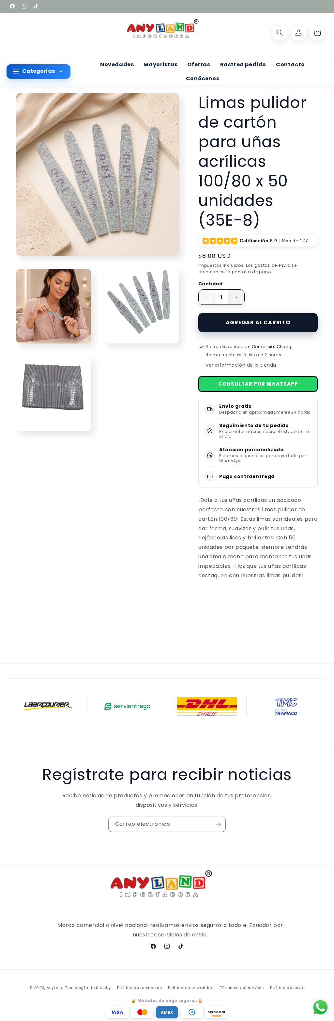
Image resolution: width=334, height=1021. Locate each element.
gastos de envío (272, 265)
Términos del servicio (242, 987)
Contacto (290, 64)
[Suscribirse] (218, 824)
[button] (279, 32)
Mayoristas (160, 64)
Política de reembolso (139, 987)
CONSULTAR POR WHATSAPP (258, 383)
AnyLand (55, 987)
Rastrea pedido (243, 64)
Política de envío (287, 987)
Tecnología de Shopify (88, 987)
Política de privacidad (191, 987)
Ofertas (198, 64)
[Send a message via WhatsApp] (320, 1007)
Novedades (117, 64)
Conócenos (202, 78)
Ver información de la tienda (240, 365)
